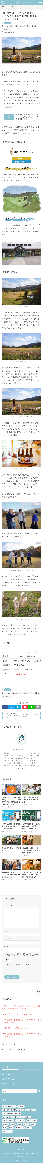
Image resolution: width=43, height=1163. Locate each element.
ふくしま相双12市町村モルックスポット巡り (17, 26)
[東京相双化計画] (22, 2)
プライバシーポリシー (31, 1153)
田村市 (34, 26)
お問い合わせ (21, 1156)
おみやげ (21, 1106)
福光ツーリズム (7, 1131)
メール (7, 939)
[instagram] (19, 1150)
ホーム (7, 1153)
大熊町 (13, 1124)
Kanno (21, 747)
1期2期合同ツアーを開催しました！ (14, 1028)
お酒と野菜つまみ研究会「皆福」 (13, 1110)
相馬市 (29, 1128)
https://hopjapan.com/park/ (25, 674)
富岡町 (19, 1124)
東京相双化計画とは (17, 1153)
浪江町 (5, 1128)
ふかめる (9, 1083)
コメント (8, 905)
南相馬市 (5, 1124)
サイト (6, 946)
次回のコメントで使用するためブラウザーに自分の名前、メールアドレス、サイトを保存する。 (22, 954)
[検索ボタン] (2, 2)
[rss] (21, 1150)
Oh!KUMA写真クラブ (9, 1106)
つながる (9, 1074)
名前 (6, 931)
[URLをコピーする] (38, 707)
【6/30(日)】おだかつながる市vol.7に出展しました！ (21, 1014)
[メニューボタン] (40, 2)
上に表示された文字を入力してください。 (18, 964)
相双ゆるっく (6, 29)
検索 (38, 991)
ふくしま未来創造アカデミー (11, 1113)
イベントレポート (8, 1120)
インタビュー (20, 1120)
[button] (5, 707)
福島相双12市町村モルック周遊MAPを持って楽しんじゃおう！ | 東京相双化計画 (27, 117)
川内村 (26, 1124)
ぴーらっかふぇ (30, 1110)
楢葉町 (33, 1124)
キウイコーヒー (31, 1120)
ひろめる (7, 23)
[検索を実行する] (39, 1091)
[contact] (24, 1150)
